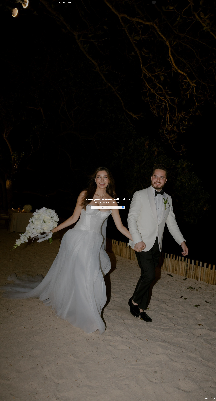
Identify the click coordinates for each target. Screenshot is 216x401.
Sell (154, 2)
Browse (69, 2)
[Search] (123, 207)
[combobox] (108, 207)
